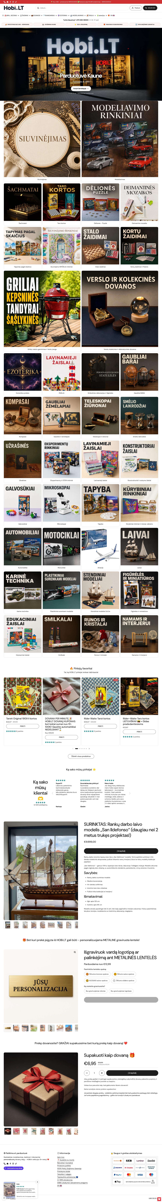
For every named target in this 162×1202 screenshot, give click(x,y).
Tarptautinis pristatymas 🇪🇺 (67, 1177)
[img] (40, 802)
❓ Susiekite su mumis (65, 1160)
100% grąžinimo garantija (144, 24)
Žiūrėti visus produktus (81, 756)
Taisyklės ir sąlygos (64, 1174)
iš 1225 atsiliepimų (40, 805)
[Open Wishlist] (159, 1199)
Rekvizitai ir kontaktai (65, 1163)
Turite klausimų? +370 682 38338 (81, 20)
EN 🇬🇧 (59, 1186)
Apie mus (60, 1157)
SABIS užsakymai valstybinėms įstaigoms (72, 1183)
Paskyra (137, 8)
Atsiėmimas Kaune (49, 24)
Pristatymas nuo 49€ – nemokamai (17, 24)
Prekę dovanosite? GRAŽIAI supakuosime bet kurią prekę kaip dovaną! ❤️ (81, 1043)
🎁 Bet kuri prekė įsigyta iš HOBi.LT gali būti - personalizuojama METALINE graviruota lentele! (81, 940)
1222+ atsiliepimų (81, 24)
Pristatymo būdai (63, 1171)
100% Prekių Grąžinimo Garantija (69, 1169)
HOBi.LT (12, 1198)
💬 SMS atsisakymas (65, 1180)
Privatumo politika (64, 1166)
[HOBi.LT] (14, 8)
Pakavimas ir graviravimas (113, 24)
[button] (150, 8)
